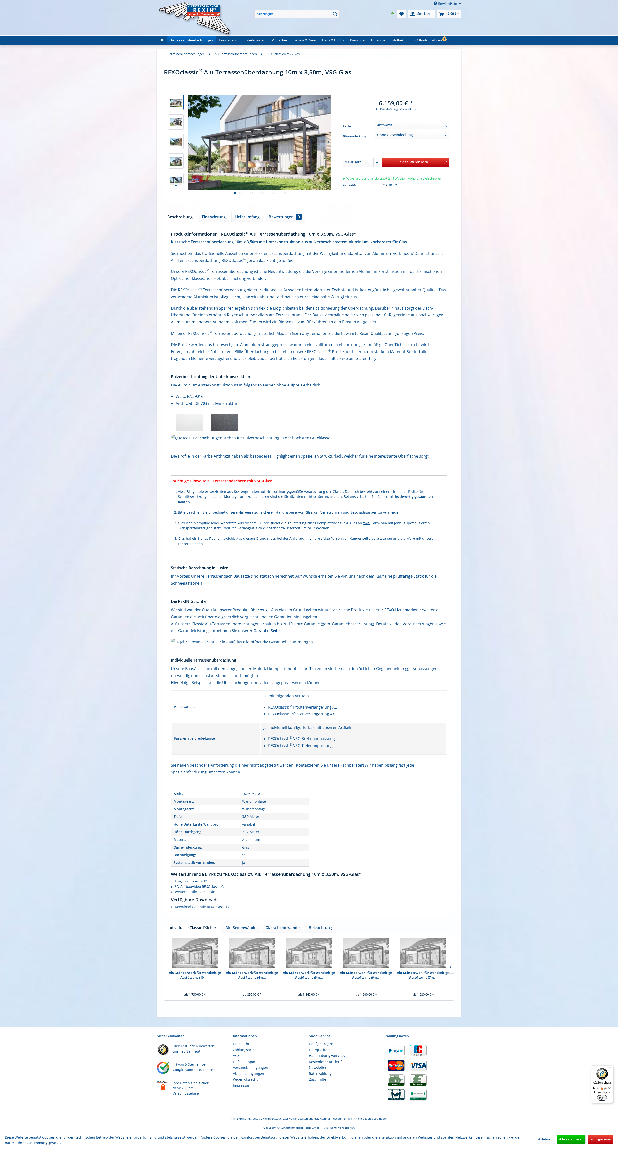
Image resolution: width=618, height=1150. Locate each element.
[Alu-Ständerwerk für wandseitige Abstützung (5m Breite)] (309, 953)
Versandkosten (298, 1118)
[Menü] (610, 1068)
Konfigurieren (600, 1139)
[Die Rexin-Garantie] (309, 642)
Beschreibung (180, 216)
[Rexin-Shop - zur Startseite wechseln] (195, 7)
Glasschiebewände (282, 927)
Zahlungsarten (245, 1050)
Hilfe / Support (245, 1061)
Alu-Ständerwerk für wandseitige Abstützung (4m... (252, 975)
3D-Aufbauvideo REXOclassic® (199, 886)
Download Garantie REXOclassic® (201, 906)
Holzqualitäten (321, 1050)
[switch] (602, 1098)
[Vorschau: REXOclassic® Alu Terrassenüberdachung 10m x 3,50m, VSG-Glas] (176, 102)
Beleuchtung (320, 927)
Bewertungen (284, 216)
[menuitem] (297, 10)
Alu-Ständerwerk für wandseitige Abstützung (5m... (309, 975)
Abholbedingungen (248, 1073)
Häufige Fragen (321, 1043)
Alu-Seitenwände (240, 927)
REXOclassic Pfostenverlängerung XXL (302, 714)
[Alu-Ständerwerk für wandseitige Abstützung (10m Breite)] (195, 953)
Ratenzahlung (320, 1073)
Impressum (242, 1085)
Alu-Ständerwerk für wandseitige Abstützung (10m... (195, 975)
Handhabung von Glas (327, 1055)
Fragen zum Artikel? (190, 881)
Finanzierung (214, 216)
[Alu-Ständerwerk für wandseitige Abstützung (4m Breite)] (252, 953)
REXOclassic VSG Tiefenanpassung (300, 745)
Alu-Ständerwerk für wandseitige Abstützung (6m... (366, 975)
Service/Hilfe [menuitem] (447, 4)
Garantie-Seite (266, 630)
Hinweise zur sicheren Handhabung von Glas (275, 512)
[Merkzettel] (401, 14)
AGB (236, 1055)
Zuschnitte (317, 1079)
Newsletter (318, 1067)
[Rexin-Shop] (161, 40)
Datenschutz (243, 1043)
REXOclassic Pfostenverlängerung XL (302, 707)
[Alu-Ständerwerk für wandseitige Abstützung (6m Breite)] (366, 953)
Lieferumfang (247, 216)
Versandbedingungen (250, 1067)
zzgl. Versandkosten (406, 109)
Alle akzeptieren (571, 1139)
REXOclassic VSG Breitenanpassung (301, 738)
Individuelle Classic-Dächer (191, 927)
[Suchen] (335, 14)
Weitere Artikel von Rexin (194, 891)
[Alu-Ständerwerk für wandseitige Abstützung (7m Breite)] (423, 953)
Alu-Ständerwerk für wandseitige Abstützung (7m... (423, 975)
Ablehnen (545, 1139)
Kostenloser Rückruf (325, 1061)
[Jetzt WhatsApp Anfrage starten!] (392, 14)
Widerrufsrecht (245, 1079)
